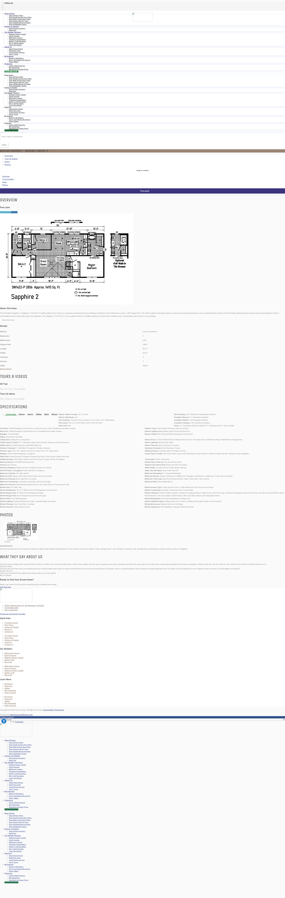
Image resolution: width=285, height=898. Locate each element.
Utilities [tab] (39, 414)
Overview (8, 156)
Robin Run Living (15, 51)
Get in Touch (13, 54)
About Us (8, 47)
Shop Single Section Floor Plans (20, 17)
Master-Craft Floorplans (17, 41)
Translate (19, 722)
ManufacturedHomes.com (21, 715)
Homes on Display (11, 27)
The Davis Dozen (11, 623)
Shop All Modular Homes (17, 24)
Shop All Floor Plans (16, 15)
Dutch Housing (14, 36)
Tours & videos (11, 159)
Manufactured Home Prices (18, 69)
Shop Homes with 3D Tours (18, 21)
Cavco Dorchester (15, 45)
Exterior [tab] (22, 414)
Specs (7, 162)
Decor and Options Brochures (19, 60)
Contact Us (8, 632)
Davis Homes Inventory (17, 28)
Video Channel (10, 693)
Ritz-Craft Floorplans (16, 43)
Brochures (8, 684)
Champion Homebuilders (17, 39)
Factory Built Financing (17, 66)
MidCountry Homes (15, 38)
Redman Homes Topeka (17, 34)
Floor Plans (8, 625)
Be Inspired (8, 56)
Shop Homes (9, 14)
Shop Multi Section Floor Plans (20, 19)
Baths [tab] (46, 414)
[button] (142, 320)
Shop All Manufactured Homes (20, 23)
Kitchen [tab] (54, 414)
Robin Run (12, 30)
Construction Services (17, 52)
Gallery (7, 688)
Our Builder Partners (12, 32)
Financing (8, 64)
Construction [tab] (11, 414)
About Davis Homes (16, 49)
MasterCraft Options (16, 58)
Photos (7, 165)
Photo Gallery (14, 62)
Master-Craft (9, 660)
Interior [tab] (30, 414)
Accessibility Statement (53, 710)
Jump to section (142, 170)
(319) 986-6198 (11, 71)
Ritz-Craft (8, 662)
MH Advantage (14, 67)
